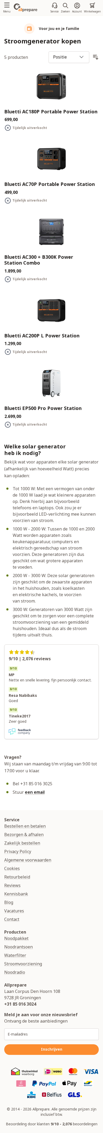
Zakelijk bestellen (22, 843)
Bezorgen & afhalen (24, 834)
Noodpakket (16, 938)
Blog (8, 902)
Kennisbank (16, 894)
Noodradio (14, 972)
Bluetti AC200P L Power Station (41, 336)
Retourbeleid (17, 877)
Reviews (12, 885)
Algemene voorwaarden (27, 860)
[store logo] (25, 7)
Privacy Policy (17, 851)
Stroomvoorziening (23, 964)
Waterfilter (15, 955)
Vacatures (14, 911)
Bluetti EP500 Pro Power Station (43, 408)
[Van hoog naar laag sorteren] (95, 57)
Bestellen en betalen (25, 826)
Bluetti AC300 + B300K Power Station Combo (38, 260)
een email (35, 792)
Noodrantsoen (18, 947)
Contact (11, 919)
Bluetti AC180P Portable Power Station (50, 112)
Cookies (12, 868)
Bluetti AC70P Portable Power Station (49, 184)
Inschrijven (51, 1049)
